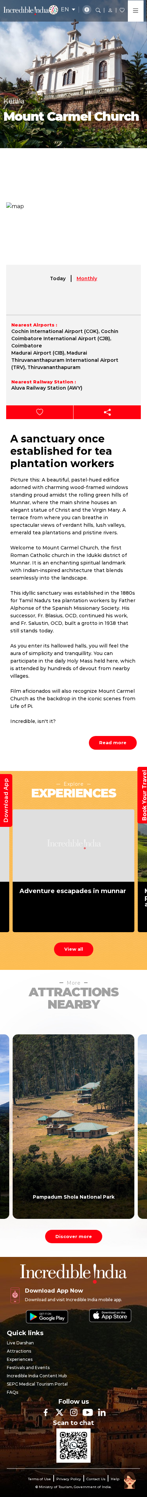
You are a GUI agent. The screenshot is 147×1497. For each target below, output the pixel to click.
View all (73, 949)
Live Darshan (20, 1342)
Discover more (73, 1236)
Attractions (19, 1351)
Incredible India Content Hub (37, 1375)
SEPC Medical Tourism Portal (37, 1384)
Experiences (19, 1359)
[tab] (58, 278)
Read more (112, 742)
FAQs (12, 1392)
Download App (6, 800)
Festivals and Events (28, 1367)
